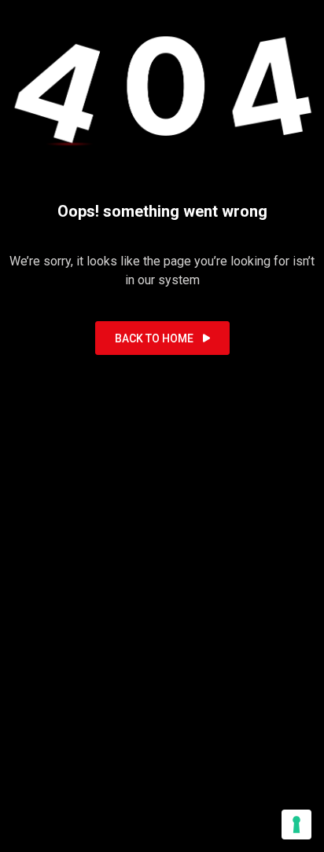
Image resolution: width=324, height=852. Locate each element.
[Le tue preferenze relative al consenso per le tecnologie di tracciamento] (296, 824)
